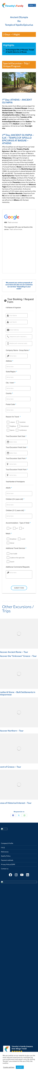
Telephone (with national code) (19, 336)
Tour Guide (13, 554)
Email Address (14, 330)
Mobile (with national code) (18, 343)
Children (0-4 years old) (15, 499)
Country (9, 393)
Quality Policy (5, 856)
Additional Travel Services (16, 548)
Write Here (13, 356)
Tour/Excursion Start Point (16, 458)
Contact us (4, 869)
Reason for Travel (13, 417)
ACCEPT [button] (19, 1067)
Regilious (13, 426)
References (4, 852)
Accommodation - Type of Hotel (18, 523)
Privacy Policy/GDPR (8, 864)
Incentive (22, 422)
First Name (13, 315)
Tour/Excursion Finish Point (17, 470)
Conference (23, 430)
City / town (10, 383)
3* (23, 528)
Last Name (13, 322)
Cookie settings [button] (8, 1067)
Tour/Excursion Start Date (16, 436)
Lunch (23, 539)
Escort (12, 562)
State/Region (11, 372)
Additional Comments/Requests (18, 567)
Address (9, 361)
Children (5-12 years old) (15, 510)
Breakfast (13, 539)
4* (17, 528)
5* (11, 528)
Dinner (12, 543)
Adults (9, 488)
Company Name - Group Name (18, 350)
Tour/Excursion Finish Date (16, 447)
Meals (9, 534)
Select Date (13, 442)
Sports (12, 430)
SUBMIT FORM (19, 588)
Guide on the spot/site (17, 558)
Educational (24, 426)
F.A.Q (3, 847)
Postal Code (11, 404)
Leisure (12, 422)
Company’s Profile (7, 843)
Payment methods (7, 860)
